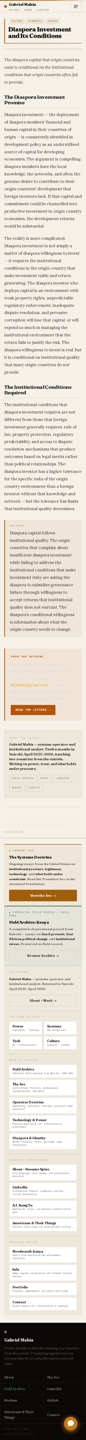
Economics (35, 21)
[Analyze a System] (70, 1423)
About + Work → (42, 1000)
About (44, 778)
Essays (53, 21)
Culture (17, 21)
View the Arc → (43, 895)
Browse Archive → (43, 955)
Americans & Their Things (19, 1414)
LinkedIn (62, 778)
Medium (17, 787)
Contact (34, 787)
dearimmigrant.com (29, 684)
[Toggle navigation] (76, 6)
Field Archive (22, 778)
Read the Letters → (33, 710)
